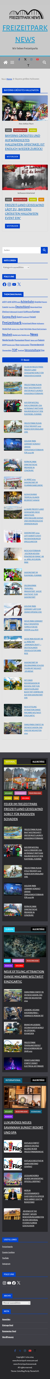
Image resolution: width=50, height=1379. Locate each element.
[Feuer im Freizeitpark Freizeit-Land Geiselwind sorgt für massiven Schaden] (13, 370)
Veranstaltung (32, 350)
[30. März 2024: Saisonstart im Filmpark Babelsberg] (13, 483)
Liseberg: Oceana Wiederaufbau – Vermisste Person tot (33, 1013)
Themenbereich (37, 345)
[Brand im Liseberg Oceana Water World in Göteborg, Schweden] (13, 1030)
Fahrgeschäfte (20, 793)
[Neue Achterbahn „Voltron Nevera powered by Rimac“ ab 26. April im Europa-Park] (13, 554)
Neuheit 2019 (16, 335)
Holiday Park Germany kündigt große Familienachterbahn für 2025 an (33, 447)
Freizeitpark (12, 323)
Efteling (5, 312)
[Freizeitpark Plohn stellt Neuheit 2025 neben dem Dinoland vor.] (13, 426)
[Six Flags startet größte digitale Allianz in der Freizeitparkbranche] (13, 1148)
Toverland (21, 350)
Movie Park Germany (39, 329)
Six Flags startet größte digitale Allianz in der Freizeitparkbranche (33, 1147)
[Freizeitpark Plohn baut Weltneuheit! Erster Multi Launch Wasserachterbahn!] (13, 388)
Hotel (22, 329)
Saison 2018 (34, 340)
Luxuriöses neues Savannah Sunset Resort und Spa (23, 1127)
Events (8, 130)
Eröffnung (27, 312)
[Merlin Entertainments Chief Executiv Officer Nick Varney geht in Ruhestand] (13, 1197)
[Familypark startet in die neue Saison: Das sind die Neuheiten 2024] (13, 728)
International (36, 1111)
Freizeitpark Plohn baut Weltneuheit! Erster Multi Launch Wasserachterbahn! (33, 389)
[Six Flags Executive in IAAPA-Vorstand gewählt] (13, 1164)
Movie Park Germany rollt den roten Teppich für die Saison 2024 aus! (33, 625)
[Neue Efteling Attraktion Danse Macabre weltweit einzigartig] (13, 710)
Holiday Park (15, 329)
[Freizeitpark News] (5, 62)
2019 (14, 301)
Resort (27, 340)
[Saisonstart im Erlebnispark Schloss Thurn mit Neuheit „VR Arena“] (13, 666)
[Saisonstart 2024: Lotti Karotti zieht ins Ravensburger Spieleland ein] (13, 536)
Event (19, 317)
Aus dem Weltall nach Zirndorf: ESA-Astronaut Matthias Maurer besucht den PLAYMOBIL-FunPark (33, 408)
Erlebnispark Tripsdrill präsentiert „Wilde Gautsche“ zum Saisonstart (33, 591)
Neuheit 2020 (25, 335)
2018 (9, 302)
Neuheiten (8, 965)
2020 (18, 302)
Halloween (40, 323)
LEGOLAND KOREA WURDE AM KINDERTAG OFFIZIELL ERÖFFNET (33, 1179)
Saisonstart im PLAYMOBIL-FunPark (33, 574)
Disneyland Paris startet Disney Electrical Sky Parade (34, 1063)
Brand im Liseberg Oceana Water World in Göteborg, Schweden (34, 1029)
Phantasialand (19, 340)
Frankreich (25, 317)
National (33, 130)
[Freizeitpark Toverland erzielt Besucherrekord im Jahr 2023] (13, 1048)
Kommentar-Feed (9, 1331)
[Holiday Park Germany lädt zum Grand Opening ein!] (13, 609)
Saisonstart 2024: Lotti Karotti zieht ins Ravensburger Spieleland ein (32, 537)
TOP (14, 350)
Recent (26, 360)
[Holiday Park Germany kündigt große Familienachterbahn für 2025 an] (13, 444)
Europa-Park (9, 316)
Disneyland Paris (36, 307)
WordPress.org (7, 1337)
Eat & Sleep (8, 793)
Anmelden (6, 1320)
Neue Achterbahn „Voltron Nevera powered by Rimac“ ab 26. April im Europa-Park (34, 556)
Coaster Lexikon (8, 1252)
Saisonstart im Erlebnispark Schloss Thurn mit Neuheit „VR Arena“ (34, 667)
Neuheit (7, 334)
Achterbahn (27, 301)
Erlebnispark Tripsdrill (16, 312)
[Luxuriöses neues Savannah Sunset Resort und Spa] (25, 1097)
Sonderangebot (24, 345)
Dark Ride (12, 307)
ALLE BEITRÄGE (38, 762)
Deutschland (22, 306)
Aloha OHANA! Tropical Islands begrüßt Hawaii (31, 497)
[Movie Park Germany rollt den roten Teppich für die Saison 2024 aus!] (13, 624)
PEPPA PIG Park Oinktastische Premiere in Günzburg (30, 466)
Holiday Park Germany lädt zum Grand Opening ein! (33, 609)
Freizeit (33, 317)
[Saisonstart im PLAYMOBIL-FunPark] (13, 574)
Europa (36, 311)
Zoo (42, 350)
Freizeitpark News (20, 130)
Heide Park (6, 329)
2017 (4, 301)
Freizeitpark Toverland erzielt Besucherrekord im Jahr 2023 (33, 1047)
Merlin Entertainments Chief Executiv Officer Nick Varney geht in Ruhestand (34, 1196)
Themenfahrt (7, 350)
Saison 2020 (11, 345)
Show (17, 345)
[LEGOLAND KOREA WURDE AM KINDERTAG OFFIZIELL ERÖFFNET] (13, 1179)
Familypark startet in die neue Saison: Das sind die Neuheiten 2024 (34, 729)
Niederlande (8, 340)
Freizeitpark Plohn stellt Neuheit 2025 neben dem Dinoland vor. (33, 427)
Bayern (44, 302)
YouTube (5, 1258)
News (41, 199)
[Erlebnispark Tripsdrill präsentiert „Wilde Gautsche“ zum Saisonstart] (13, 589)
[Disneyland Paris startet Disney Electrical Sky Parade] (13, 1064)
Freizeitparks (7, 1247)
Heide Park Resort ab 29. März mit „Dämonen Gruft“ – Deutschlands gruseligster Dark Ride (33, 646)
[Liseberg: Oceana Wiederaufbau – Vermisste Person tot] (13, 1013)
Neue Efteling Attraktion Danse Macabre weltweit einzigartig (32, 711)
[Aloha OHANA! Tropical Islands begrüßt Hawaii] (13, 497)
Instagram (6, 1264)
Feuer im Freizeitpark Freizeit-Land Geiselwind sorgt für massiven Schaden (34, 371)
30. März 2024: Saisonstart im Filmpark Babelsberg (33, 482)
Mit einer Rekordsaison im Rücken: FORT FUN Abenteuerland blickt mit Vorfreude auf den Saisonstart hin (33, 689)
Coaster (5, 307)
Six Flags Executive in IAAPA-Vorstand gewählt (33, 1164)
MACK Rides (28, 329)
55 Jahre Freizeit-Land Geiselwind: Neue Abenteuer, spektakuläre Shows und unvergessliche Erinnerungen (34, 516)
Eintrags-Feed (7, 1325)
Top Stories (25, 798)
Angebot (38, 302)
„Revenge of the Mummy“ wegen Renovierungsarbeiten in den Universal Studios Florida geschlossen (33, 1218)
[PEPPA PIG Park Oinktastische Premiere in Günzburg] (13, 465)
